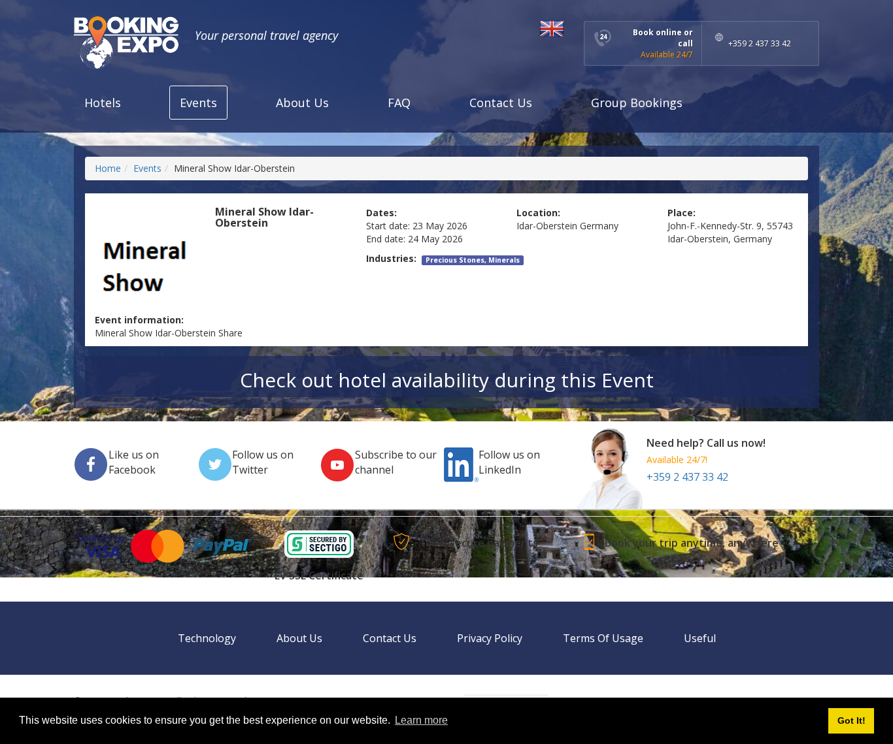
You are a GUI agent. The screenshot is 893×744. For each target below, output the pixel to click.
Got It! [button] (851, 720)
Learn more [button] (421, 720)
